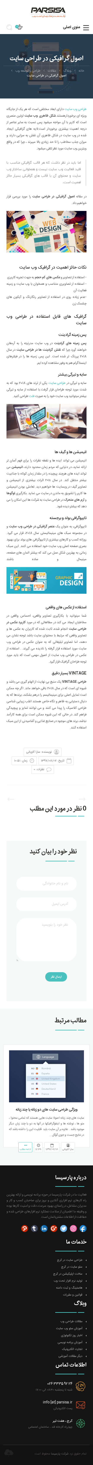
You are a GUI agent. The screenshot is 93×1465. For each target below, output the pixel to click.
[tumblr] (34, 1229)
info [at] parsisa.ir (57, 1402)
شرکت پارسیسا (60, 1453)
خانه (81, 71)
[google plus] (53, 1229)
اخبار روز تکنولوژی (71, 1335)
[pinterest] (24, 1229)
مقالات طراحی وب (71, 1322)
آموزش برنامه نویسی (70, 1342)
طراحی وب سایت (75, 109)
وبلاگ (67, 71)
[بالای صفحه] (8, 1453)
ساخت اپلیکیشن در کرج (67, 1274)
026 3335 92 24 (59, 1384)
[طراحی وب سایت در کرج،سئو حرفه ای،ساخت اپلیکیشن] (46, 12)
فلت (31, 396)
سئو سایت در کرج (71, 1267)
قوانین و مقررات (72, 1295)
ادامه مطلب (25, 1149)
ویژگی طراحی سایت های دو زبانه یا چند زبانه (47, 1110)
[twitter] (63, 1229)
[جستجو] (10, 29)
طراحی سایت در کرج (69, 1260)
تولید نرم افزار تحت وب (68, 1281)
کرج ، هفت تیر (62, 1421)
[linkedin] (44, 1229)
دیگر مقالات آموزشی (70, 1356)
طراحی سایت (57, 383)
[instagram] (73, 1229)
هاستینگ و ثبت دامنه (69, 1288)
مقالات (52, 71)
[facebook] (83, 1229)
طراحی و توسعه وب (27, 71)
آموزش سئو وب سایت (69, 1328)
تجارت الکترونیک (72, 1349)
